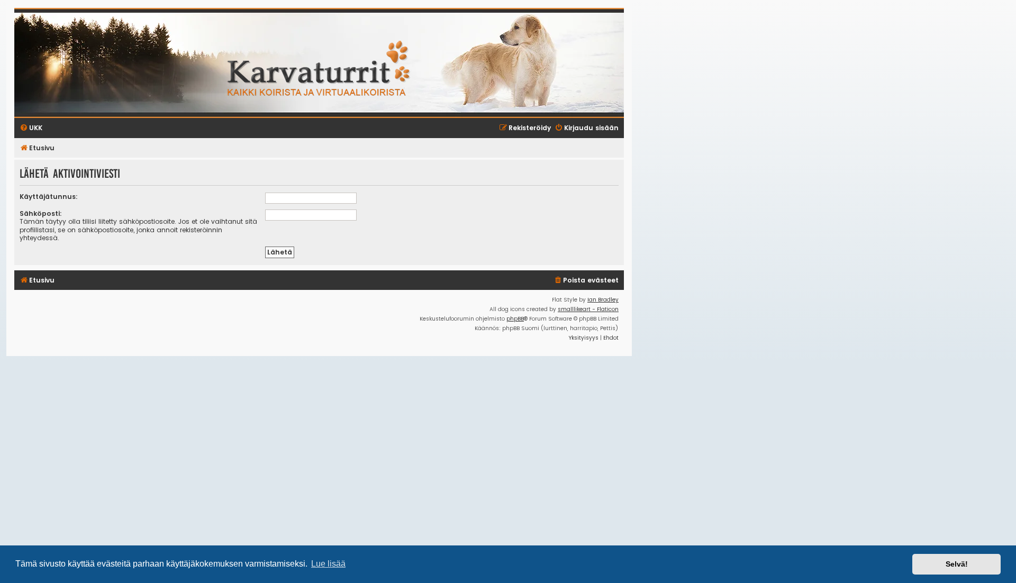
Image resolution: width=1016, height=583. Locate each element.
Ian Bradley (603, 300)
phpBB (515, 319)
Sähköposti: (41, 213)
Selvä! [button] (957, 564)
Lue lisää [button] (328, 563)
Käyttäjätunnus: (49, 196)
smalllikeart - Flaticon (588, 309)
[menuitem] (586, 281)
